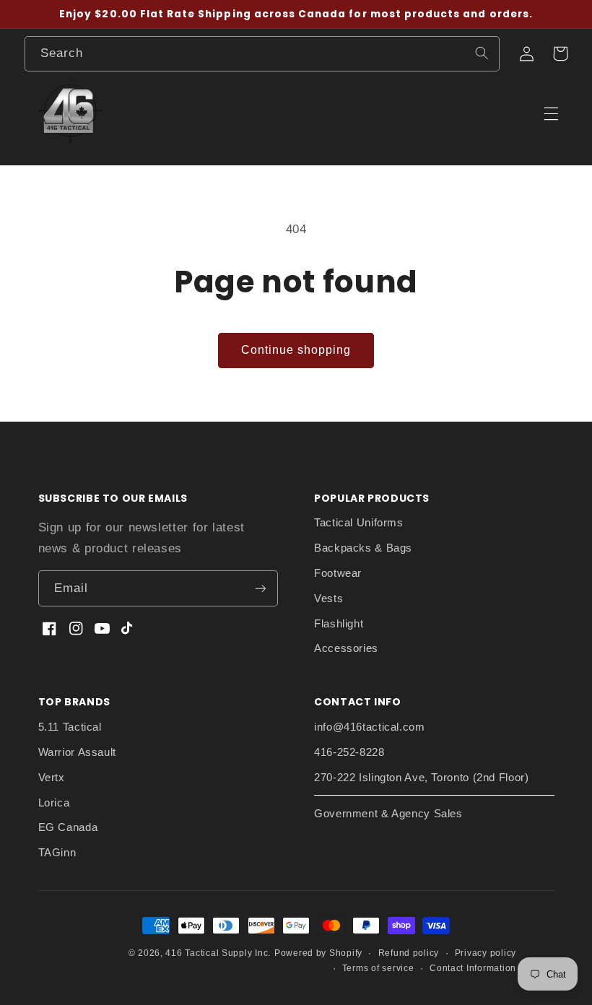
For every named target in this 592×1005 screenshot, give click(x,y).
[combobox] (262, 54)
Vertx (51, 777)
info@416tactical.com (369, 727)
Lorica (54, 803)
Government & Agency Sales (388, 813)
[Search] (481, 53)
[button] (560, 53)
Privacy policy (485, 953)
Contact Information (473, 968)
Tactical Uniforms (359, 522)
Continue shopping (296, 350)
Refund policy (409, 953)
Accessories (346, 648)
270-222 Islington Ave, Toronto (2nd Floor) (421, 777)
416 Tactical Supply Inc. (218, 953)
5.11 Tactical (70, 727)
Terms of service (378, 968)
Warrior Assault (77, 752)
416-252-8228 (349, 752)
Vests (328, 598)
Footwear (338, 573)
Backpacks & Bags (363, 548)
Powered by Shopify (318, 953)
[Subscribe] (260, 588)
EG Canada (68, 827)
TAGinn (57, 852)
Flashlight (338, 624)
